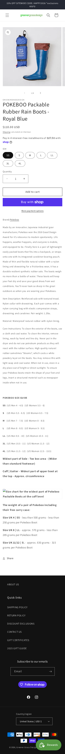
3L (7, 163)
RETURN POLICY (16, 615)
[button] (7, 15)
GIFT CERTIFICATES (18, 640)
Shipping (6, 132)
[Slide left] (25, 93)
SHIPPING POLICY (17, 607)
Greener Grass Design (26, 747)
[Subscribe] (51, 671)
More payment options (32, 210)
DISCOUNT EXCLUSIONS (20, 623)
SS (7, 155)
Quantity (7, 171)
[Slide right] (40, 93)
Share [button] (10, 558)
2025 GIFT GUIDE (17, 648)
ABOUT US (13, 584)
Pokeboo (14, 219)
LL (52, 155)
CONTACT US (14, 631)
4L (20, 163)
